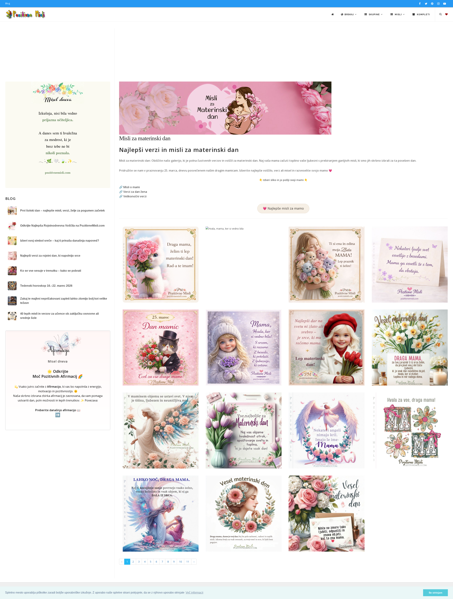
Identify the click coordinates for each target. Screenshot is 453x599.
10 (180, 561)
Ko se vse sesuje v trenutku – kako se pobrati (50, 270)
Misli (398, 14)
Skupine (374, 14)
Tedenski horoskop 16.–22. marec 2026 (46, 285)
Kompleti (423, 14)
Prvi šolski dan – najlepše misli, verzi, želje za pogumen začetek (62, 210)
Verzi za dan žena (135, 192)
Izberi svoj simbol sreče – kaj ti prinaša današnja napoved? (59, 240)
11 (187, 561)
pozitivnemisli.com (57, 172)
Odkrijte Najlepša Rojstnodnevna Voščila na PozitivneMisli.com (62, 225)
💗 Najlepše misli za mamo (283, 208)
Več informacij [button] (194, 592)
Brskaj (349, 14)
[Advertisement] (226, 55)
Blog (7, 3)
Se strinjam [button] (435, 592)
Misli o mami (131, 187)
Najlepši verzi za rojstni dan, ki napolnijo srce (50, 255)
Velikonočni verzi (135, 196)
